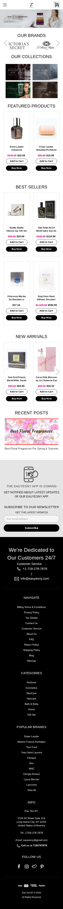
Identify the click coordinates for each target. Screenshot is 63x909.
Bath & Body (31, 704)
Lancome (31, 784)
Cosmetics (31, 687)
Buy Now (17, 168)
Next (56, 19)
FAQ (31, 639)
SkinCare (31, 693)
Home (31, 709)
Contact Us (31, 623)
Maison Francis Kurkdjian (32, 741)
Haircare (31, 698)
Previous (6, 19)
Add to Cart (16, 161)
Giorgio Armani (31, 774)
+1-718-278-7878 (35, 568)
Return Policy (31, 644)
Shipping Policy (31, 650)
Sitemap (31, 660)
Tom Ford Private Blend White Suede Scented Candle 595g (16, 379)
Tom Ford (31, 747)
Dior (31, 763)
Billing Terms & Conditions (31, 607)
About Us (31, 634)
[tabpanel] (31, 19)
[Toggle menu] (5, 5)
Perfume (31, 682)
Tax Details (32, 617)
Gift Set (31, 714)
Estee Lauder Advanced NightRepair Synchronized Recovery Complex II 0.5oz (17, 149)
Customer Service (31, 628)
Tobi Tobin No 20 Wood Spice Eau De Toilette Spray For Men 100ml (46, 230)
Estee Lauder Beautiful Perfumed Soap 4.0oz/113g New (46, 149)
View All (31, 790)
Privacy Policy (31, 612)
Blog (31, 655)
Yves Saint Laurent (31, 752)
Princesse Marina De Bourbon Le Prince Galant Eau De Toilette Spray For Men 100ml (16, 298)
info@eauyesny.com (35, 578)
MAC (31, 768)
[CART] (56, 4)
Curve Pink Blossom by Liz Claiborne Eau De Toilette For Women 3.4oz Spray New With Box (46, 379)
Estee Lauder (31, 736)
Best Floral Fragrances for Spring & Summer (31, 448)
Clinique (31, 757)
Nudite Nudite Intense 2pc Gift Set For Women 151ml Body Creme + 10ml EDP (16, 230)
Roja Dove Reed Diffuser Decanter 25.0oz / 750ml (46, 298)
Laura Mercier (31, 779)
